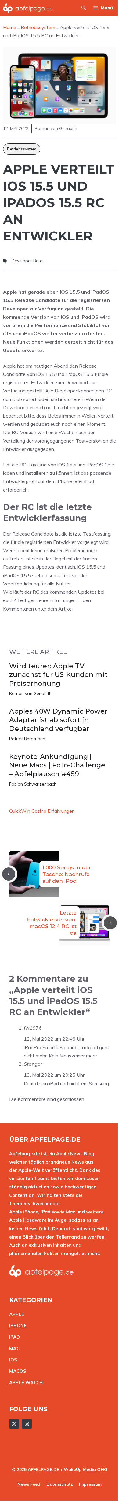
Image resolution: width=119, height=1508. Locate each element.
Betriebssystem (21, 149)
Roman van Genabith (30, 693)
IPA (12, 1337)
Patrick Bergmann (27, 738)
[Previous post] (8, 874)
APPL (15, 1314)
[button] (84, 8)
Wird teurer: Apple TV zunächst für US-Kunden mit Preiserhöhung (58, 675)
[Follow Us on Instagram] (27, 1424)
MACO (16, 1371)
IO (11, 1360)
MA (12, 1348)
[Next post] (110, 923)
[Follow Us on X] (14, 1424)
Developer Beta (27, 260)
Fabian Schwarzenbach (32, 784)
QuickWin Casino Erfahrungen (42, 811)
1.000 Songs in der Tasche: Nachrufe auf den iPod (66, 874)
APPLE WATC (24, 1382)
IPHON (16, 1325)
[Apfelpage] (28, 8)
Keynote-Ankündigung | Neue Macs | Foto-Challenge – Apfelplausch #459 (57, 765)
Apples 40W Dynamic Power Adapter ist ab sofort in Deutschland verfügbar (58, 720)
